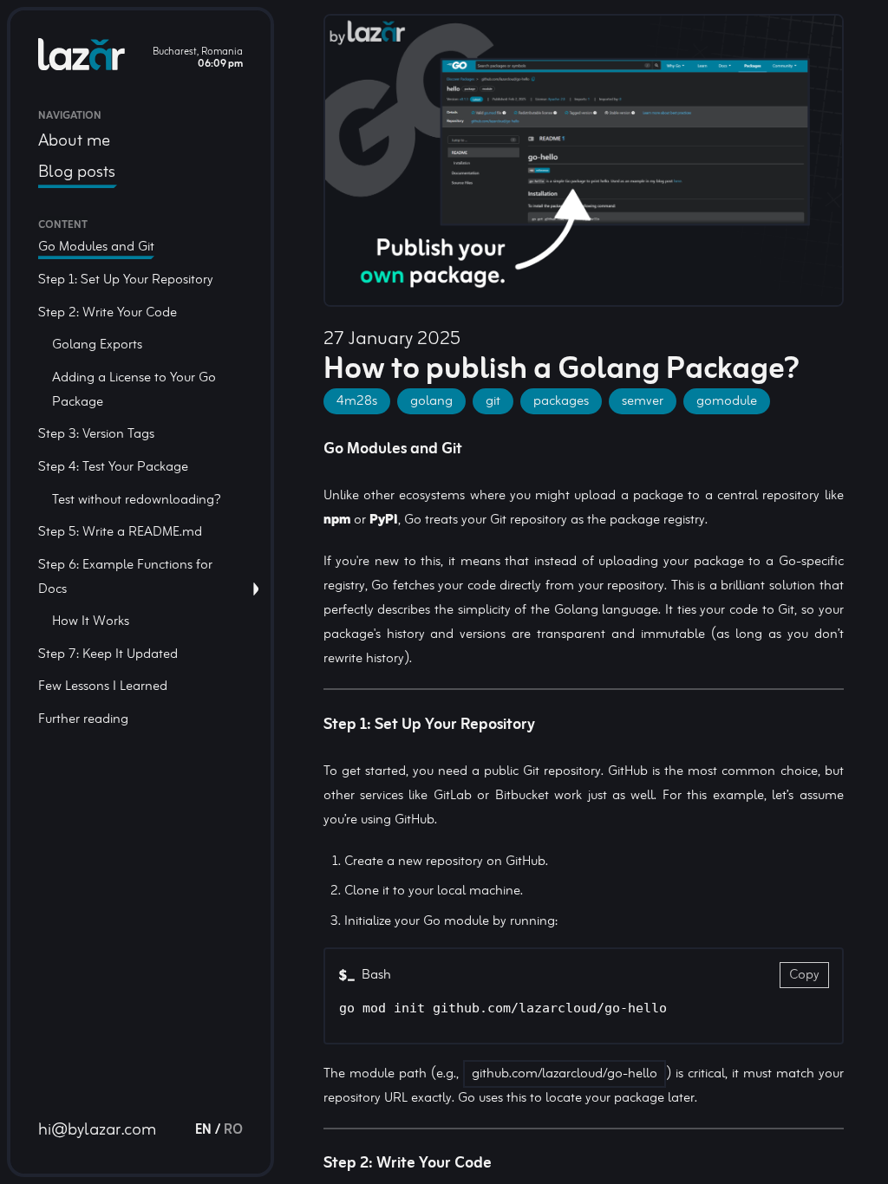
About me (74, 141)
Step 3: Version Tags (96, 434)
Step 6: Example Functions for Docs (125, 577)
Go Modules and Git (96, 247)
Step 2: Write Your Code (107, 313)
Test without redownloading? (136, 500)
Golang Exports (97, 345)
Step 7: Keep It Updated (108, 654)
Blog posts (76, 172)
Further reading (83, 719)
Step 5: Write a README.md (120, 532)
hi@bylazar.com (97, 1130)
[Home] (81, 58)
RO (233, 1130)
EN (203, 1130)
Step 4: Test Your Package (113, 467)
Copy (804, 975)
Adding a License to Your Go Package (134, 390)
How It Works (90, 621)
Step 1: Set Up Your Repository (125, 280)
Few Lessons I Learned (102, 686)
